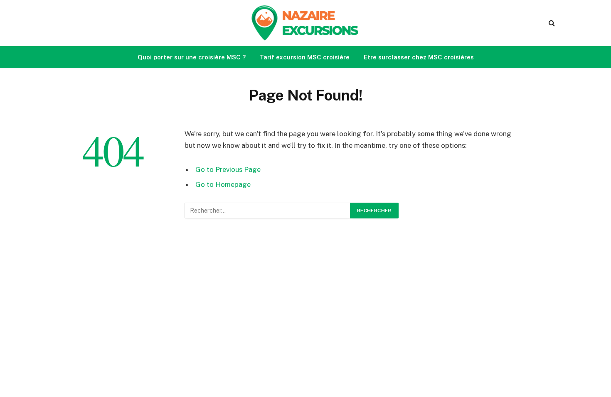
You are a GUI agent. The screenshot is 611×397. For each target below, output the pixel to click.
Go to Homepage (223, 184)
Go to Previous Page (228, 169)
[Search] (551, 23)
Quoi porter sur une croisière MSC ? (192, 57)
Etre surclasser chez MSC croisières (419, 57)
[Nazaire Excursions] (305, 23)
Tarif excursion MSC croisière (305, 57)
